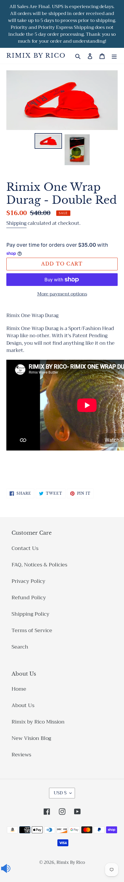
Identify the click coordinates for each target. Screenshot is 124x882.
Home (19, 688)
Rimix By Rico (36, 55)
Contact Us (25, 548)
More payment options (62, 294)
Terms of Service (32, 630)
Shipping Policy (30, 614)
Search (20, 646)
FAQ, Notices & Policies (39, 564)
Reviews (21, 754)
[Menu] (114, 56)
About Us (23, 705)
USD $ (60, 793)
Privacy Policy (28, 581)
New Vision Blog (31, 738)
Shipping (16, 223)
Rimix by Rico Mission (38, 721)
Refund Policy (29, 597)
